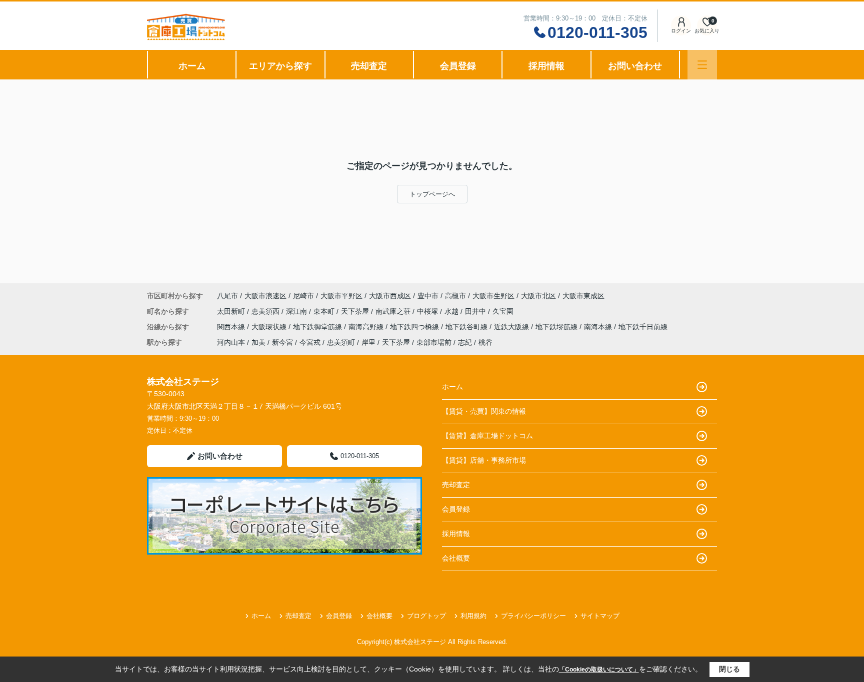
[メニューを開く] (702, 64)
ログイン (681, 30)
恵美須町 (341, 342)
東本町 (325, 311)
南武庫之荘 (394, 311)
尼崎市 (303, 296)
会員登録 (458, 66)
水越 (452, 311)
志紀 (465, 342)
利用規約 (473, 616)
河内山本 (231, 342)
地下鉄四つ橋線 (415, 327)
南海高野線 (367, 327)
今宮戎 (310, 342)
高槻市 (455, 296)
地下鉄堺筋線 (558, 327)
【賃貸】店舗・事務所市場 (484, 460)
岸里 (369, 342)
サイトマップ (600, 616)
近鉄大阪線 (512, 327)
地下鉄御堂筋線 (318, 327)
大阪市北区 (538, 296)
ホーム (192, 66)
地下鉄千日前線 (643, 327)
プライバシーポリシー (533, 616)
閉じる (729, 669)
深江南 (297, 311)
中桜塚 (428, 311)
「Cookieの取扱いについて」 (599, 669)
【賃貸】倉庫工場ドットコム (487, 436)
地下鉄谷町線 (468, 327)
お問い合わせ (635, 66)
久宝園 (503, 311)
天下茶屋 (356, 311)
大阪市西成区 (390, 296)
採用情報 (546, 66)
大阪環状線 (270, 327)
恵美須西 (267, 311)
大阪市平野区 (341, 296)
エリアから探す (280, 66)
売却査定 (369, 66)
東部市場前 (434, 342)
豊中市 (428, 296)
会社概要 (456, 558)
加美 (259, 342)
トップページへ (432, 194)
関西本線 (232, 327)
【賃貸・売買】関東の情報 (484, 411)
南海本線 (599, 327)
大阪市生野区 (493, 296)
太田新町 (232, 311)
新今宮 (282, 342)
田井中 (476, 311)
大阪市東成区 (583, 296)
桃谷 (485, 342)
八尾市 (227, 296)
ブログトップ (426, 616)
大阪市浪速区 (265, 296)
